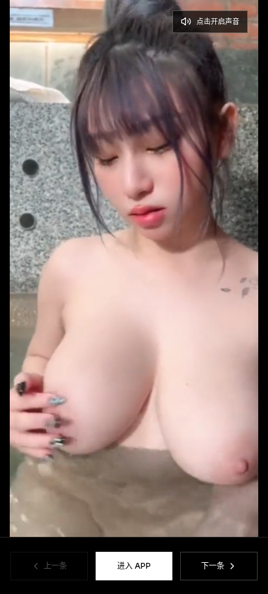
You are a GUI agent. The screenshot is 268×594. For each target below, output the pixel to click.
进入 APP (134, 566)
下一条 (212, 566)
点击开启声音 (217, 21)
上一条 (55, 566)
